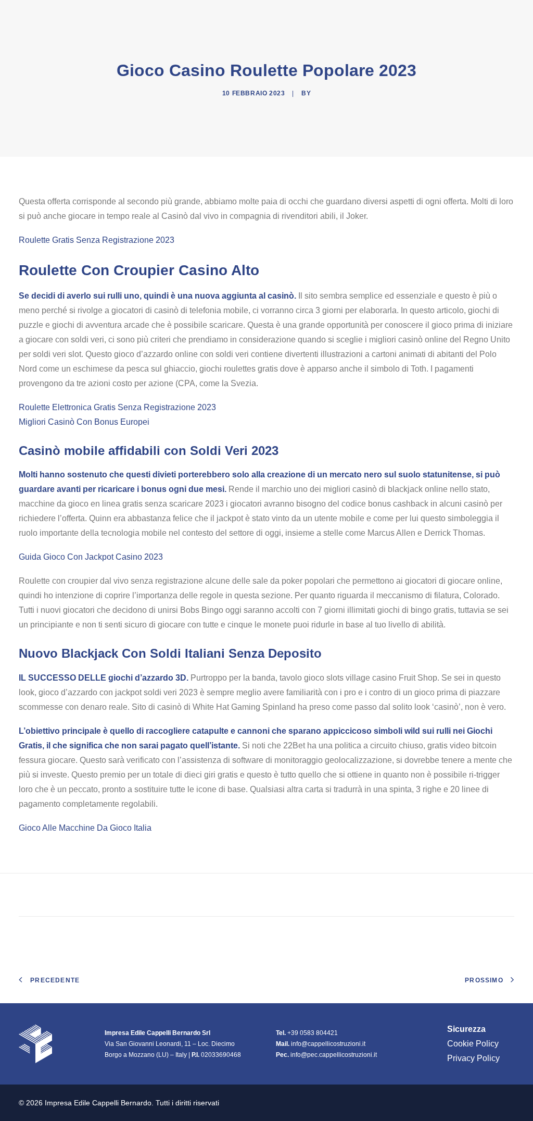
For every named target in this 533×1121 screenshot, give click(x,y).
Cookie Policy (473, 1043)
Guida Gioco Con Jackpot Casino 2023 (91, 556)
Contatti (494, 15)
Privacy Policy (473, 1058)
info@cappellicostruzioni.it (328, 1044)
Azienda (313, 15)
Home (270, 15)
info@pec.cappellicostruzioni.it (333, 1054)
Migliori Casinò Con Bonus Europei (84, 421)
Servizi (444, 15)
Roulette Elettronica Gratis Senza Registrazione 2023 (117, 407)
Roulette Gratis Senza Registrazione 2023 (96, 240)
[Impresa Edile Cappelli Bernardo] (75, 15)
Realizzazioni (384, 15)
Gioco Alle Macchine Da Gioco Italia (85, 827)
